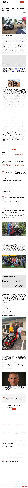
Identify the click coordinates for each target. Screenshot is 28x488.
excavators (19, 70)
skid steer (16, 68)
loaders (6, 70)
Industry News (3, 208)
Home (2, 6)
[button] (2, 2)
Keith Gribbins (3, 217)
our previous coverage (12, 386)
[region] (14, 486)
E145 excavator (13, 71)
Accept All (25, 486)
